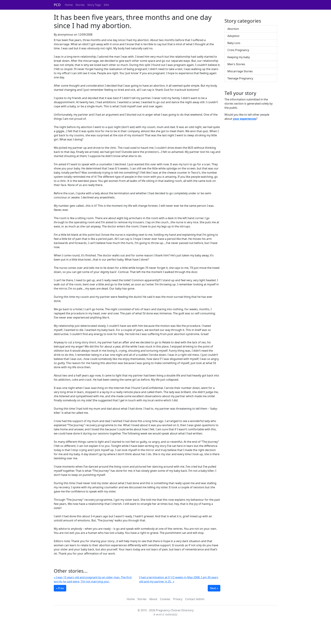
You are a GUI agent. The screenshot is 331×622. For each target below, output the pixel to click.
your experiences (244, 119)
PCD (57, 4)
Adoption (233, 36)
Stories (80, 5)
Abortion (233, 29)
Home (69, 5)
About (153, 599)
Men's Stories (236, 64)
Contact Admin (194, 599)
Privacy (177, 599)
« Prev (60, 588)
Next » (214, 588)
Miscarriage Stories (240, 71)
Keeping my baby (238, 57)
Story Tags (94, 5)
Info (106, 5)
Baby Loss (233, 43)
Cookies (165, 599)
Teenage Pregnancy (240, 78)
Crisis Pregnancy (238, 50)
